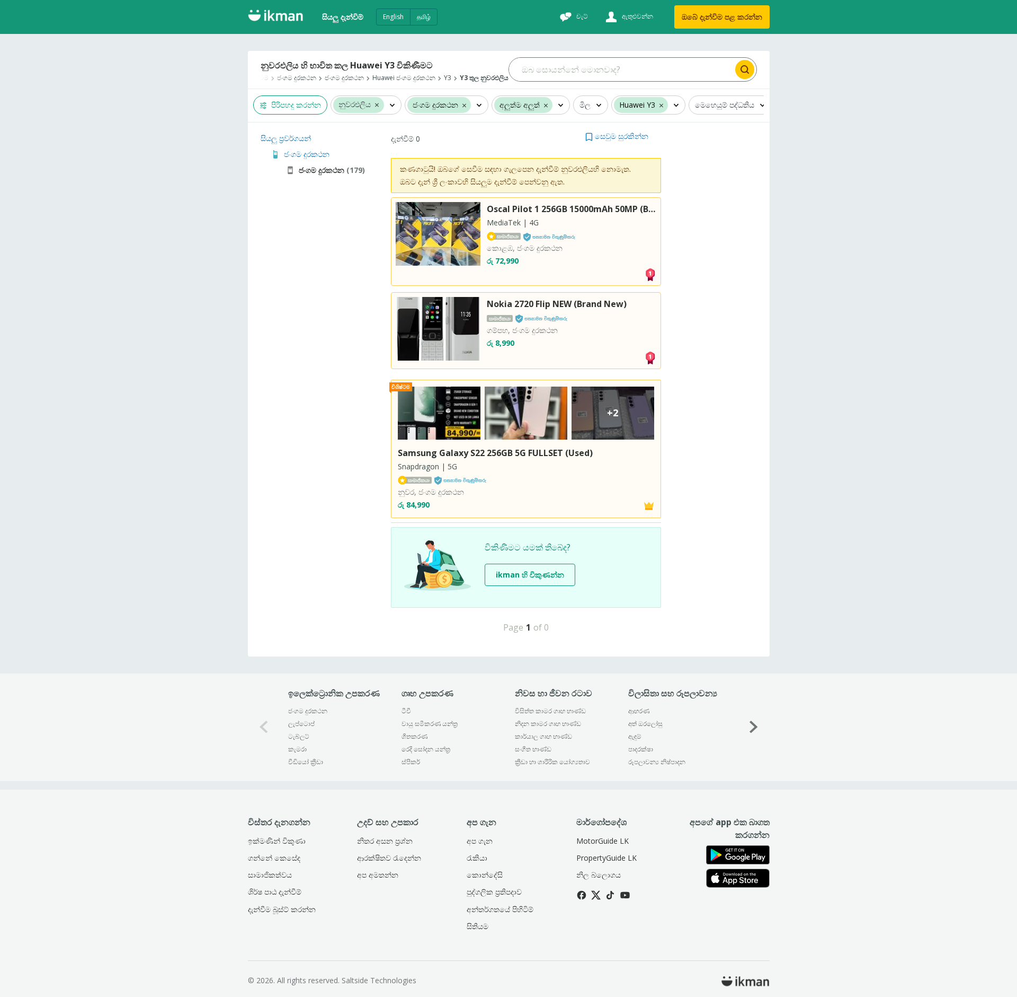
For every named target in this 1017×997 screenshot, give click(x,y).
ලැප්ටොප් (301, 723)
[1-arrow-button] (754, 727)
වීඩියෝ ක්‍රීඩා (305, 761)
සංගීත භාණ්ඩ (533, 749)
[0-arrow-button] (264, 727)
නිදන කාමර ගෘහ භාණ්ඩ (548, 723)
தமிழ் (424, 16)
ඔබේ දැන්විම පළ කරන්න (722, 17)
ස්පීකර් (411, 761)
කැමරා (297, 749)
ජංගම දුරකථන (307, 710)
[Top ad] (650, 273)
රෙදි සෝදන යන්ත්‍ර (426, 749)
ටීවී (406, 710)
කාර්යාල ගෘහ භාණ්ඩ (543, 736)
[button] (377, 104)
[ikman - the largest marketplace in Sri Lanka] (275, 17)
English (393, 16)
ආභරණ (638, 710)
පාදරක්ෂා (640, 749)
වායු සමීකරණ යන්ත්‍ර (430, 723)
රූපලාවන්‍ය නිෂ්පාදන (656, 761)
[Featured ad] (649, 505)
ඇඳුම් (634, 736)
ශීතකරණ (414, 736)
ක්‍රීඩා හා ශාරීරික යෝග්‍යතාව (552, 761)
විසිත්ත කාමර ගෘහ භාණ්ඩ (550, 710)
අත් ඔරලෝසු (645, 723)
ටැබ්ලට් (298, 736)
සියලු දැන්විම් (342, 17)
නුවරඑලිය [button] (354, 104)
